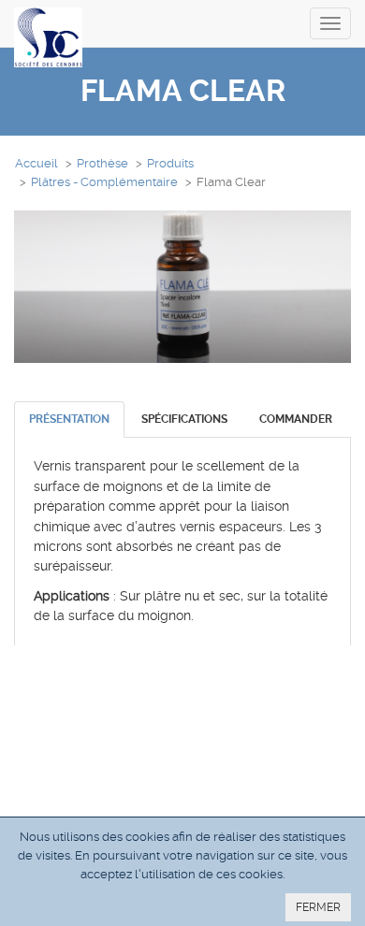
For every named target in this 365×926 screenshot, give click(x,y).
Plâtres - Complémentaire (104, 182)
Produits (170, 163)
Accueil (36, 163)
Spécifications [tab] (184, 419)
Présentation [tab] (69, 419)
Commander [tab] (295, 419)
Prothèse (102, 163)
